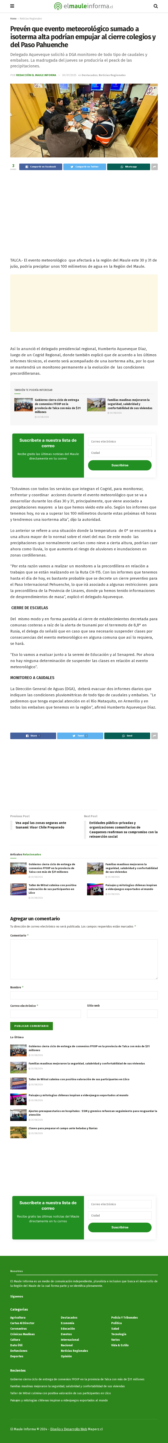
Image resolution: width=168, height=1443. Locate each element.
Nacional (67, 1345)
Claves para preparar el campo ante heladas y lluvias (63, 1128)
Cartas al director (22, 1323)
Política (116, 1323)
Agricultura (17, 1317)
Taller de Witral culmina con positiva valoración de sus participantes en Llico (52, 889)
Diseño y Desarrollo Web (68, 1429)
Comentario (19, 935)
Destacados (90, 75)
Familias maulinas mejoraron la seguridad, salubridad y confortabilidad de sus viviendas (130, 404)
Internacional (70, 1340)
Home (13, 18)
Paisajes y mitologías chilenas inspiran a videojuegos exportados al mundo (78, 1095)
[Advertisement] (84, 206)
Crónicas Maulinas (22, 1334)
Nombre (17, 987)
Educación (68, 1328)
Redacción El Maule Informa (36, 75)
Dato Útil (16, 1345)
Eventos (66, 1334)
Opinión (66, 1356)
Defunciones (18, 1351)
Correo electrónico (24, 1006)
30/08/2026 (43, 417)
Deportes (16, 1356)
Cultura (15, 1340)
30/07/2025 (69, 75)
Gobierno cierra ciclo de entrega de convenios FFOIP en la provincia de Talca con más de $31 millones (52, 868)
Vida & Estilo (120, 1345)
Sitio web (93, 1005)
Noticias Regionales (31, 18)
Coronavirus (18, 1328)
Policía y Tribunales (124, 1317)
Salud (115, 1328)
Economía (67, 1323)
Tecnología (118, 1334)
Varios (115, 1340)
